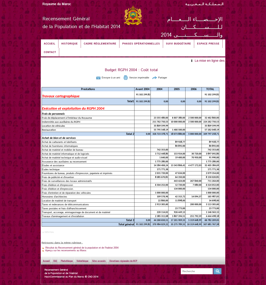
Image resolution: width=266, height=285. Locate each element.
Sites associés (99, 261)
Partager (162, 77)
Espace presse (208, 43)
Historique (69, 43)
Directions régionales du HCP (123, 261)
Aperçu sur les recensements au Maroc (65, 250)
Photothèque (67, 261)
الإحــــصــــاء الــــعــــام (195, 19)
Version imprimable (138, 77)
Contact (50, 52)
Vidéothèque (82, 261)
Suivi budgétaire (178, 43)
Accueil (49, 43)
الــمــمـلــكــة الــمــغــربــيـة (204, 4)
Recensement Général (66, 19)
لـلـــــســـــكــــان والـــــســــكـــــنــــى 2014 (192, 31)
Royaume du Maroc (57, 4)
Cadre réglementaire (100, 43)
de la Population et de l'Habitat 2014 (81, 26)
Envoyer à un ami (110, 77)
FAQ (55, 261)
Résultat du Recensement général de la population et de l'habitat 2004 (82, 247)
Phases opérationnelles (141, 43)
